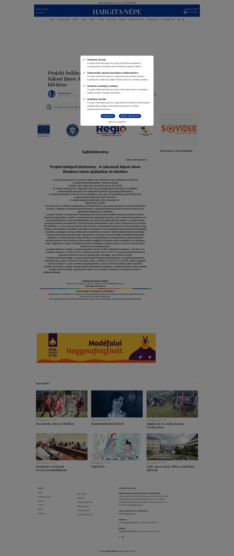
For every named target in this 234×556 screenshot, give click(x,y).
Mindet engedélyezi (130, 116)
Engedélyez (107, 116)
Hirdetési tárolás (96, 59)
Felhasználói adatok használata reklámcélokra (112, 72)
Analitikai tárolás (96, 99)
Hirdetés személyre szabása (102, 86)
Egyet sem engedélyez (117, 122)
